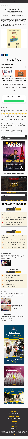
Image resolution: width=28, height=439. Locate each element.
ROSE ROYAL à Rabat (7, 321)
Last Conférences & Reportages (15, 88)
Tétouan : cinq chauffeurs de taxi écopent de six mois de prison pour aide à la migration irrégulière (14, 125)
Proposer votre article (14, 418)
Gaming (23, 84)
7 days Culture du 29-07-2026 (13, 222)
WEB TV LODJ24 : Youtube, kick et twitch (14, 173)
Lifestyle (18, 85)
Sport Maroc (6, 87)
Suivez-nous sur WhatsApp (14, 100)
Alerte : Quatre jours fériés (7, 81)
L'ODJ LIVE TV (14, 423)
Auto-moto (11, 87)
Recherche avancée (6, 138)
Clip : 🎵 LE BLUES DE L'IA (11, 287)
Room (14, 87)
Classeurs (18, 209)
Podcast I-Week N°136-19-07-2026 (14, 247)
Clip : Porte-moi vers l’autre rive (13, 275)
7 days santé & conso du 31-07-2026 (15, 217)
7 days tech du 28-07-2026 (12, 224)
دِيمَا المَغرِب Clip (9, 277)
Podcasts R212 (18, 87)
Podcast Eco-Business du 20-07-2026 (15, 242)
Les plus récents (10, 209)
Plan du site (10, 435)
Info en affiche (8, 5)
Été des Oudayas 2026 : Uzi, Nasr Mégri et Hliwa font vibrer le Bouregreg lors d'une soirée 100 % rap (12, 256)
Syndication (17, 435)
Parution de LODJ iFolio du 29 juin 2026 (20, 81)
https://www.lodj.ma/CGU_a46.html (14, 200)
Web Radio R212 (14, 428)
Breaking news (4, 84)
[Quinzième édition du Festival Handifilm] (14, 29)
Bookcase (22, 88)
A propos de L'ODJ (14, 413)
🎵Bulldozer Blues (9, 284)
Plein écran (23, 177)
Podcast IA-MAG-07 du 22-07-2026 (15, 245)
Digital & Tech (7, 85)
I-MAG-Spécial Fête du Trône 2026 (14, 219)
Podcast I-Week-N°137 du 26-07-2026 (15, 240)
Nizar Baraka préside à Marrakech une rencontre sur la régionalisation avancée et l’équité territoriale (13, 295)
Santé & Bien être (13, 85)
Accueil (2, 5)
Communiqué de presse (17, 84)
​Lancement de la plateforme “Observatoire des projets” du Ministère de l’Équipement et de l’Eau (18, 307)
